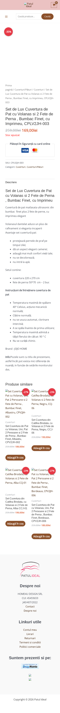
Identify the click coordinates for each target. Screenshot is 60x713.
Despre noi (30, 610)
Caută (47, 16)
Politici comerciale (30, 646)
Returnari (30, 638)
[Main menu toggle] (6, 16)
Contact (30, 606)
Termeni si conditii (30, 642)
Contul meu (30, 630)
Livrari (30, 634)
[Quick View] (10, 451)
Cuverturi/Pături (23, 89)
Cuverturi (39, 89)
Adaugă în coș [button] (15, 457)
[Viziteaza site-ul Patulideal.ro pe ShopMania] (30, 666)
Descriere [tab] (11, 182)
